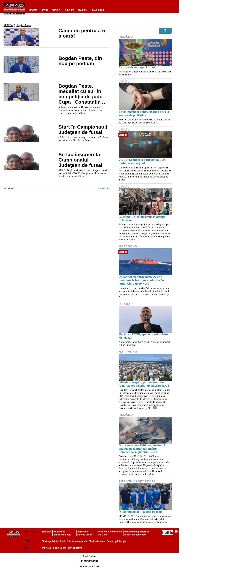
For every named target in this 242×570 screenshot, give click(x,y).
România (126, 36)
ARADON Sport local (137, 481)
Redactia (47, 531)
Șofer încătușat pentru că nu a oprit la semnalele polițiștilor (144, 113)
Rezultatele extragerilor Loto (138, 67)
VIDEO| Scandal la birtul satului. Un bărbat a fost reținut (142, 161)
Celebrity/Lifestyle (116, 541)
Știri (27, 541)
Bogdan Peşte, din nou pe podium (80, 61)
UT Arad (126, 304)
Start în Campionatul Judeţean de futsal (82, 129)
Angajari (98, 10)
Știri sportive (75, 547)
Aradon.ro (30, 531)
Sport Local (59, 547)
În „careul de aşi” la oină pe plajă (140, 511)
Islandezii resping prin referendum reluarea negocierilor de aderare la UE (144, 384)
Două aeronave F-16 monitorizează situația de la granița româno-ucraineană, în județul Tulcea (142, 449)
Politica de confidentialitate (62, 533)
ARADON (8, 25)
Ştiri (44, 10)
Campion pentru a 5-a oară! (82, 33)
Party (82, 10)
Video (56, 10)
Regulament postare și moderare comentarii (136, 533)
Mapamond (128, 246)
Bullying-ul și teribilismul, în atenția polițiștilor (142, 218)
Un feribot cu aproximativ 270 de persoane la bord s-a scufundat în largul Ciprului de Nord (141, 280)
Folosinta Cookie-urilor (84, 533)
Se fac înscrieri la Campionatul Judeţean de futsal (80, 160)
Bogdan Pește (23, 25)
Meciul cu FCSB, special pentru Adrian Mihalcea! (144, 336)
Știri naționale (97, 541)
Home (33, 10)
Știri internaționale (77, 541)
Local (124, 81)
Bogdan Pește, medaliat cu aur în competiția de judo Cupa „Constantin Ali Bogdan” (83, 94)
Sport (69, 10)
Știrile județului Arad (53, 541)
